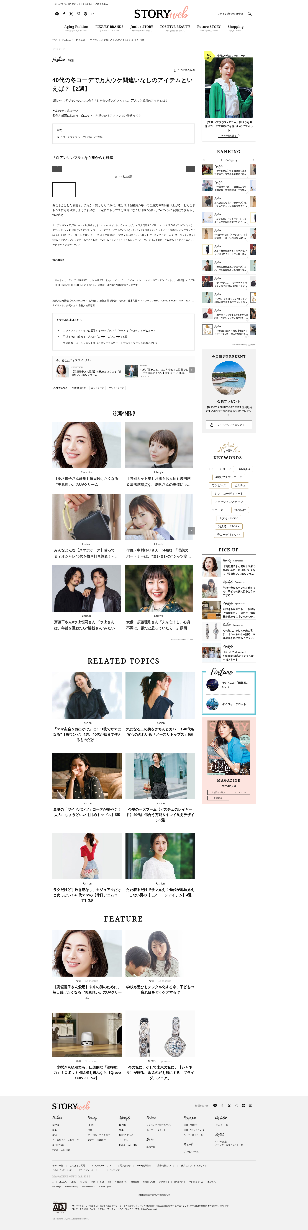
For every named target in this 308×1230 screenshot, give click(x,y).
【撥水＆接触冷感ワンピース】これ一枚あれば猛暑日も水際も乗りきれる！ (230, 270)
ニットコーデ (97, 388)
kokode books (88, 1186)
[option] (123, 172)
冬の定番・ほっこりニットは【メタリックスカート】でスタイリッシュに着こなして (110, 342)
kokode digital (105, 1186)
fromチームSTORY (61, 1150)
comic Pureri (179, 1182)
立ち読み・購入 (218, 792)
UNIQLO (244, 468)
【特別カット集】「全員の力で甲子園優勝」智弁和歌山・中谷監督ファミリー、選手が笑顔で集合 (230, 189)
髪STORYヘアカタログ (99, 1135)
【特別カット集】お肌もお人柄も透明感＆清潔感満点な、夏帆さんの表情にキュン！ (158, 485)
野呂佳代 (240, 509)
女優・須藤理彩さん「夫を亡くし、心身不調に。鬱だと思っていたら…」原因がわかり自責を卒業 (158, 628)
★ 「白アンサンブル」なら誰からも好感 (79, 136)
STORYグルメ (126, 1135)
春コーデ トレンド (229, 534)
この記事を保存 (186, 70)
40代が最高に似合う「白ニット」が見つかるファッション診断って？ (96, 115)
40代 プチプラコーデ (228, 477)
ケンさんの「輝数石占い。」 (160, 1125)
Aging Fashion (79, 388)
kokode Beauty (71, 1186)
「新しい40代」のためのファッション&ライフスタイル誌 (80, 4)
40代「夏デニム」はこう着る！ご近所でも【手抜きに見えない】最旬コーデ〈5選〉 (164, 371)
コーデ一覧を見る (227, 135)
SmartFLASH (149, 1182)
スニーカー (219, 509)
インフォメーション (101, 1165)
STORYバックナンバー (195, 1130)
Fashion (58, 60)
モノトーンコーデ (219, 468)
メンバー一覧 (221, 1125)
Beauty (92, 1118)
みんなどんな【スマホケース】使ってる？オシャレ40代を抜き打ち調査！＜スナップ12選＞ (86, 556)
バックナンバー (239, 792)
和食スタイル (121, 1182)
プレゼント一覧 (191, 1151)
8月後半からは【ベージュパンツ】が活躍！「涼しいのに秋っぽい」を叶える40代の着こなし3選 (231, 237)
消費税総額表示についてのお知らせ (154, 1195)
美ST (102, 1182)
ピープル (123, 1140)
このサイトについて (62, 1170)
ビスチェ (240, 485)
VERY (73, 1182)
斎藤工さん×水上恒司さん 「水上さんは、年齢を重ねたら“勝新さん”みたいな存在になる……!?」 (86, 628)
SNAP (55, 1135)
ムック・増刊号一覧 (193, 1135)
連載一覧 (151, 1146)
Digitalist (221, 1118)
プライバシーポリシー (89, 1170)
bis (109, 1182)
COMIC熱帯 (164, 1182)
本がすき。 (212, 1182)
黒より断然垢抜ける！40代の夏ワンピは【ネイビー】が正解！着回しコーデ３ (230, 253)
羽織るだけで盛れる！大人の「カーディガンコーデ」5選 (95, 336)
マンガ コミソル (196, 1182)
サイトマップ (113, 1170)
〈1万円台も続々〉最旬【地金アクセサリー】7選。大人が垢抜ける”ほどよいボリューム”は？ (231, 333)
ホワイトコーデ (116, 388)
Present (188, 1144)
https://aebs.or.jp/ (149, 1209)
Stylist (219, 1134)
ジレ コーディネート (229, 493)
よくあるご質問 (77, 1165)
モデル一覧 (57, 1165)
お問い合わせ (124, 1165)
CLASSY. (63, 1182)
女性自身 (135, 1182)
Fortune (151, 1118)
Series (150, 1139)
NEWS (55, 1125)
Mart (93, 1182)
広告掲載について (165, 1165)
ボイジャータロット (234, 704)
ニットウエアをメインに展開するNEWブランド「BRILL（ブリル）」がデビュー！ (109, 330)
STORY (83, 1182)
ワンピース (219, 485)
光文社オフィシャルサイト (194, 1165)
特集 (71, 60)
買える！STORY (229, 526)
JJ (53, 1182)
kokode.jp (56, 1186)
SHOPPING (58, 1145)
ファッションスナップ (229, 501)
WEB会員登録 (144, 1165)
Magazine (190, 1118)
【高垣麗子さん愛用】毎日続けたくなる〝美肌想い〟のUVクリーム (96, 373)
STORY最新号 (190, 1125)
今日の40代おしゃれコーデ (65, 1140)
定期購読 (218, 798)
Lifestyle (124, 1118)
